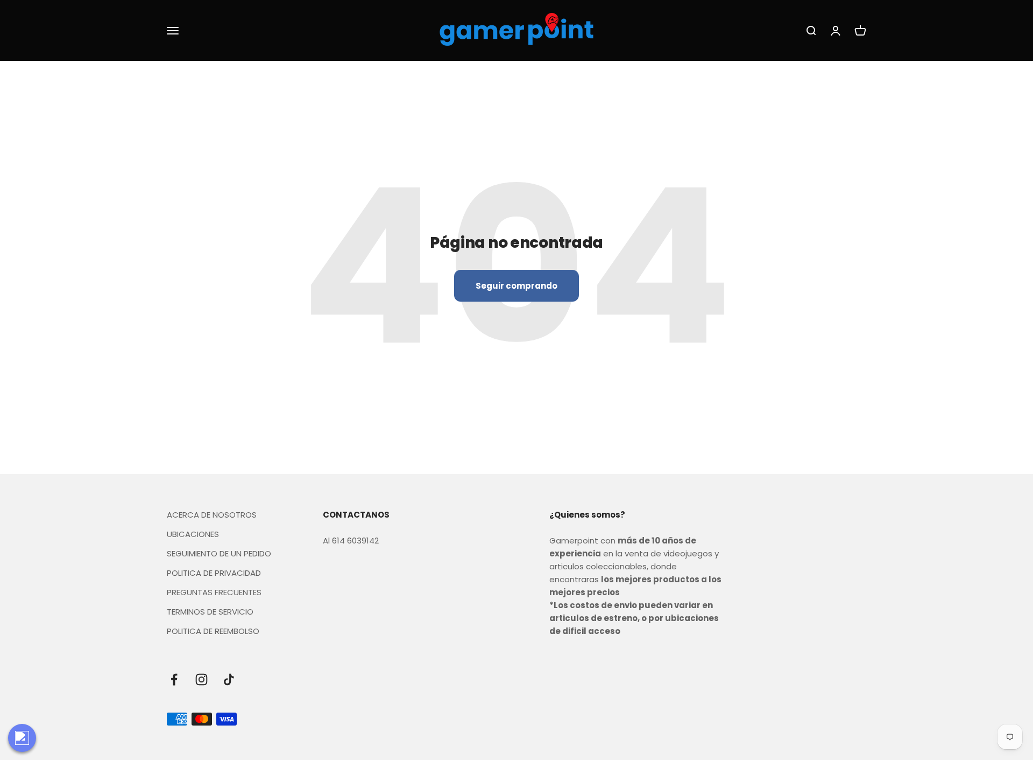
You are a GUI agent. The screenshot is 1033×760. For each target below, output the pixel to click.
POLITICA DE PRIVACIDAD (214, 572)
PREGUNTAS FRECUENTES (214, 592)
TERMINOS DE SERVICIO (210, 611)
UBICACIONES (193, 534)
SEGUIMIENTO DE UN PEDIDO (219, 553)
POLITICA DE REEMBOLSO (213, 631)
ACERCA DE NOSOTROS (212, 514)
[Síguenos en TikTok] (229, 679)
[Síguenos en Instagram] (201, 679)
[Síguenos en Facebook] (174, 679)
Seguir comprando (516, 285)
